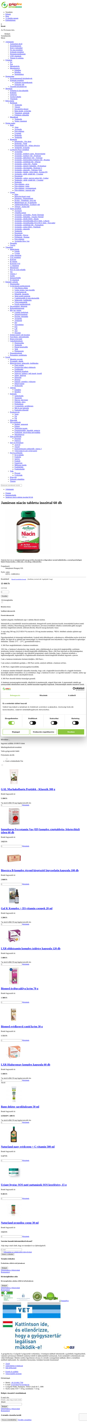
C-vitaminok (14, 266)
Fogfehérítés (18, 467)
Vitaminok (13, 99)
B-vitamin (13, 261)
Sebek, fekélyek (20, 375)
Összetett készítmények (18, 86)
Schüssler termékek (17, 52)
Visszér (17, 447)
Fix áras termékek (16, 50)
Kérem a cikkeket (7, 1254)
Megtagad (16, 732)
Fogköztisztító (19, 469)
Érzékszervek (15, 412)
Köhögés (13, 93)
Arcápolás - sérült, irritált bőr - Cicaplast (28, 174)
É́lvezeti (17, 473)
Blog (7, 16)
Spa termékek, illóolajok (18, 306)
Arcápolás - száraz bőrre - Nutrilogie (27, 227)
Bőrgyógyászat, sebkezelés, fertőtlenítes (24, 363)
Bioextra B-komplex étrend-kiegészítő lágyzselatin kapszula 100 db (40, 870)
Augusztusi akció (16, 44)
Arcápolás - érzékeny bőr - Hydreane (27, 156)
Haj (15, 323)
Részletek (25, 805)
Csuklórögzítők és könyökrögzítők (26, 298)
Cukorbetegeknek (16, 341)
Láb (15, 329)
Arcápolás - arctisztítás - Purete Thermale (29, 215)
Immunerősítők (15, 278)
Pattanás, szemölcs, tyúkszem (24, 382)
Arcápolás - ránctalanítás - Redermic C (28, 168)
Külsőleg (17, 390)
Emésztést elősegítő (21, 410)
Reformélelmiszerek (17, 308)
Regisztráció (5, 1272)
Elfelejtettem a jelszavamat (10, 1270)
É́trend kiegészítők (21, 347)
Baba (16, 194)
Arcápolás (18, 129)
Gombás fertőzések (21, 312)
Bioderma (13, 139)
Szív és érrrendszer (16, 443)
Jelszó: (3, 1402)
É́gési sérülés (19, 365)
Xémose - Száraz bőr (21, 207)
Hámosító (17, 377)
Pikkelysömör (19, 384)
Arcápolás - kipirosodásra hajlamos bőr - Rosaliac (32, 160)
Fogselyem (18, 463)
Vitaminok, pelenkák (21, 113)
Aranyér (17, 445)
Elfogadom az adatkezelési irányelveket (18, 1252)
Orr (15, 416)
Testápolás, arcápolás (22, 148)
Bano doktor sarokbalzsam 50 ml (20, 1106)
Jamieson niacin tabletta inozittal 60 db (19, 497)
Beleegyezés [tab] (15, 695)
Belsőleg (17, 392)
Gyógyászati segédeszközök (20, 286)
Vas (11, 272)
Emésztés (13, 394)
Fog (11, 64)
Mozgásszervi (15, 68)
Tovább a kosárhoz (24, 1420)
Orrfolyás (13, 95)
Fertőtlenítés (18, 369)
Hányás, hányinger (21, 400)
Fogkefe (17, 461)
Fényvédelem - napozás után (24, 190)
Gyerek (17, 253)
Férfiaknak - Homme (21, 237)
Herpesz (17, 380)
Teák (16, 349)
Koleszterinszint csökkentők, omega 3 (28, 449)
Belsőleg (17, 72)
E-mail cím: (5, 1397)
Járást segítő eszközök (22, 296)
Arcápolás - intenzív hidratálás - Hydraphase (30, 166)
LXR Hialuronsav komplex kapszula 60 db (25, 1064)
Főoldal (8, 493)
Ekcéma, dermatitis (21, 316)
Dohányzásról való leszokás (20, 335)
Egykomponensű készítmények (21, 78)
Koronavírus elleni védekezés (25, 367)
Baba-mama (9, 101)
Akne (16, 127)
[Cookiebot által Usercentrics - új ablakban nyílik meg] (74, 688)
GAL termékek (15, 257)
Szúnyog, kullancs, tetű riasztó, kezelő (28, 373)
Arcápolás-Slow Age (21, 241)
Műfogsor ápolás (20, 465)
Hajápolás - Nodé (20, 143)
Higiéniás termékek (21, 371)
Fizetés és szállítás (11, 1372)
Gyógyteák (18, 475)
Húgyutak (13, 420)
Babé (12, 125)
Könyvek (13, 477)
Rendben (71, 732)
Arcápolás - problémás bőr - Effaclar (27, 162)
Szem (16, 414)
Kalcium (13, 259)
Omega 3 (13, 274)
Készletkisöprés (15, 46)
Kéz (15, 327)
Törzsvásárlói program (13, 1374)
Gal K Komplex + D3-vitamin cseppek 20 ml (26, 908)
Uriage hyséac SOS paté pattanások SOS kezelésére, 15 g (34, 1184)
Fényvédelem (19, 131)
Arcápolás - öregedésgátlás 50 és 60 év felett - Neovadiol (34, 223)
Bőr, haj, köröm (15, 310)
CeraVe (12, 245)
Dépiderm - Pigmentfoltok (23, 198)
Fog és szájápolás (16, 453)
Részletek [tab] (43, 695)
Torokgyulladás (15, 97)
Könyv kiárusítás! (16, 48)
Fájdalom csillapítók (21, 115)
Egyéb (7, 357)
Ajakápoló (18, 321)
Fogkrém (17, 457)
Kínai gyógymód (16, 339)
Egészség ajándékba (17, 479)
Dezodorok (18, 176)
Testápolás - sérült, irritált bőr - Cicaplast (28, 180)
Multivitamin (14, 249)
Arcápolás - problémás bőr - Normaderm (29, 225)
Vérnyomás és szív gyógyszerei (25, 451)
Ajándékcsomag (20, 213)
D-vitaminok (14, 280)
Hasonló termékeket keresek (18, 579)
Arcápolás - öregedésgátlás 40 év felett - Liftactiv (32, 221)
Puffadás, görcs (19, 402)
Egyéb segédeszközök (22, 304)
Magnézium (14, 268)
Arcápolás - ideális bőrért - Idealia (26, 219)
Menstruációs (14, 66)
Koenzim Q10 (15, 264)
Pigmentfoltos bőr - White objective (27, 146)
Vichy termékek (15, 209)
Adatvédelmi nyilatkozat (14, 1366)
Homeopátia (9, 76)
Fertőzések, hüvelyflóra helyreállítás (27, 432)
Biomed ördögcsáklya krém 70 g (19, 988)
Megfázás (8, 89)
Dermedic (13, 243)
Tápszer (17, 107)
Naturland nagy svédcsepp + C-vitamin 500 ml (28, 1146)
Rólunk (8, 14)
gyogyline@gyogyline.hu (20, 1385)
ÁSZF (7, 1364)
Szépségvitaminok (21, 314)
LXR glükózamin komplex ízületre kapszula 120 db (30, 948)
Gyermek (17, 133)
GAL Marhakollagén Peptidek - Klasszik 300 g (28, 789)
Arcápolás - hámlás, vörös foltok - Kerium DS (30, 172)
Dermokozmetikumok (18, 54)
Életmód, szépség (11, 282)
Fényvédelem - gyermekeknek (25, 188)
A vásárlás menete (11, 18)
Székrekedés (18, 396)
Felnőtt (16, 251)
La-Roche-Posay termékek (19, 150)
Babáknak (13, 103)
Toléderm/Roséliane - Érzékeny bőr (27, 205)
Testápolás (18, 105)
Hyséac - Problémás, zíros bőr (25, 200)
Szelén (12, 276)
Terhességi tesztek (20, 428)
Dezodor (17, 333)
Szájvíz (17, 459)
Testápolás (18, 137)
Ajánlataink (9, 42)
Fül (15, 418)
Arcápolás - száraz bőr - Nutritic (25, 164)
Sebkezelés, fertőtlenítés (23, 300)
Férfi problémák (15, 436)
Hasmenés (18, 398)
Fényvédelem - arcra (21, 184)
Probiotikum (18, 404)
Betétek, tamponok (21, 424)
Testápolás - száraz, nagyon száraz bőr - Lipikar (31, 178)
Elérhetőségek (10, 20)
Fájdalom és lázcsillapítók (19, 91)
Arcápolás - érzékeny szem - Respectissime (29, 154)
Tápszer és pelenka (17, 58)
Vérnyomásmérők (20, 302)
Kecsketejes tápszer (21, 109)
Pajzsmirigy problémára (18, 355)
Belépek (4, 1268)
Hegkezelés (18, 386)
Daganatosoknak (16, 353)
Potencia (17, 441)
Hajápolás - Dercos (21, 235)
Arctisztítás (18, 152)
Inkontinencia (19, 434)
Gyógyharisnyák (20, 292)
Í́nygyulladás (19, 455)
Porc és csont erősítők (17, 270)
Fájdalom (8, 60)
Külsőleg (17, 70)
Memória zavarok (16, 359)
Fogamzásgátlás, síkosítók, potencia (27, 430)
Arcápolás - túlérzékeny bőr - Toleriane (28, 158)
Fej (11, 62)
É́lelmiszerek (19, 351)
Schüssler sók (19, 84)
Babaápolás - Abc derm (22, 141)
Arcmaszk (18, 211)
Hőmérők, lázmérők (21, 294)
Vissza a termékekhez (9, 1420)
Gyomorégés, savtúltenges (23, 406)
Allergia (13, 388)
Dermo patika (10, 123)
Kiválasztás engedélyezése (43, 732)
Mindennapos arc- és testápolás (25, 202)
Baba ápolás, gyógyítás (22, 111)
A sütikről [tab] (72, 695)
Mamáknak (14, 117)
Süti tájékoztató (10, 1368)
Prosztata (17, 439)
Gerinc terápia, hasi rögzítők (24, 290)
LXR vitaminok (15, 56)
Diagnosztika (14, 284)
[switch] (33, 723)
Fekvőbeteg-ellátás (21, 288)
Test (15, 331)
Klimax (17, 426)
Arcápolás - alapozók (22, 229)
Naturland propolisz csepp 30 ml (20, 1222)
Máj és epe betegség (21, 408)
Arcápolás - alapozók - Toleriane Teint (28, 170)
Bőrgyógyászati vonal (22, 196)
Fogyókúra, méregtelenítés (19, 337)
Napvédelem (19, 325)
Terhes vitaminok (20, 121)
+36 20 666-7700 (17, 1383)
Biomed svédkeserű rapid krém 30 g (22, 1026)
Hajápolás (18, 135)
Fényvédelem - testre (21, 186)
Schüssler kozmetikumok (23, 82)
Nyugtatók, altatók (16, 361)
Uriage (12, 192)
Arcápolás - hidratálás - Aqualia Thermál (29, 217)
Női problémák (15, 422)
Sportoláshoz (19, 74)
